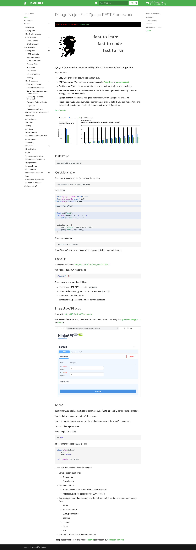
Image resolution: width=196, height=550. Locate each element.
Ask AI (133, 3)
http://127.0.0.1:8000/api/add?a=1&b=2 (92, 265)
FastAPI (90, 540)
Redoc (60, 323)
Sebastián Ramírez (115, 540)
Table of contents (153, 14)
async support (122, 82)
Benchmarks (60, 110)
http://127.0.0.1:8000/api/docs (78, 314)
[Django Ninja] (25, 2)
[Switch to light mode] (95, 2)
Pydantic (108, 82)
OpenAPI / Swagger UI (131, 319)
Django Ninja (29, 14)
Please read (84, 25)
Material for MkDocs (39, 547)
